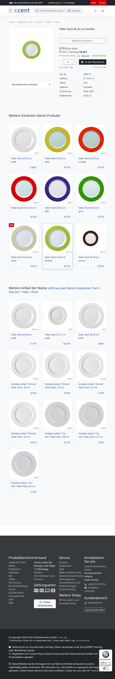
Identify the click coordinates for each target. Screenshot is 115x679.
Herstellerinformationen (25, 84)
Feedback (96, 670)
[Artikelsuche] (37, 10)
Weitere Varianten (82, 40)
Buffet (12, 565)
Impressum (65, 565)
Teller (49, 22)
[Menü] (110, 651)
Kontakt (63, 562)
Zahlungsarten (67, 579)
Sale (11, 599)
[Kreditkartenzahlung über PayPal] (42, 590)
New (11, 602)
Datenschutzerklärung (71, 575)
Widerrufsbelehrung (70, 572)
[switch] (106, 668)
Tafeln (12, 579)
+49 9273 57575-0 (96, 584)
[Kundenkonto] (96, 10)
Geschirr (39, 22)
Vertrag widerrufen (95, 610)
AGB (61, 569)
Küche (12, 589)
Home (11, 22)
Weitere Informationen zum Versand (44, 576)
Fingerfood (14, 569)
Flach (57, 22)
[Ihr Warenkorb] (102, 10)
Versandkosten (83, 640)
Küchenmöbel (16, 592)
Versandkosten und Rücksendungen (69, 584)
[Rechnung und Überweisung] (53, 590)
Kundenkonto (94, 602)
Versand (85, 55)
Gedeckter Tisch (25, 22)
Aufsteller (14, 572)
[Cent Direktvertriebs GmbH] (22, 10)
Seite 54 (90, 78)
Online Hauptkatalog (45, 604)
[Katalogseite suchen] (69, 10)
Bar (10, 575)
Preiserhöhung (67, 589)
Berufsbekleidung (18, 586)
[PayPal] (36, 590)
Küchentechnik (17, 596)
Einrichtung (15, 582)
